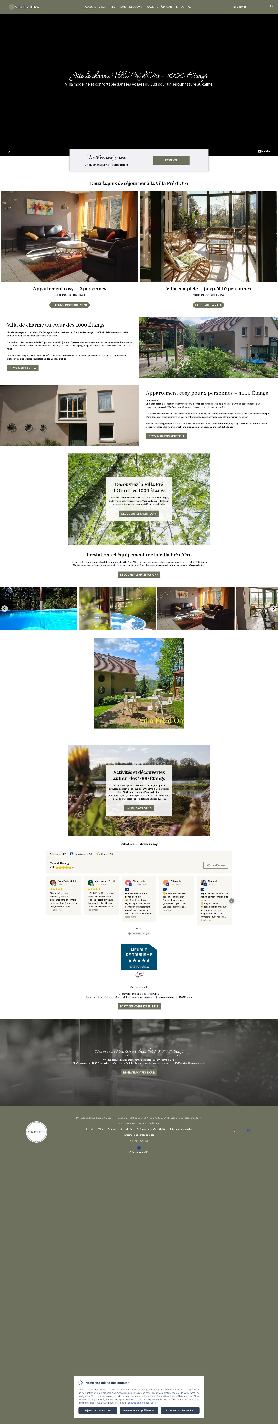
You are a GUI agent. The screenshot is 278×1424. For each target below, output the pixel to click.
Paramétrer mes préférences (139, 1410)
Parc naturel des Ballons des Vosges (75, 332)
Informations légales (181, 1129)
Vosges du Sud (150, 500)
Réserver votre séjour (139, 1072)
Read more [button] (55, 909)
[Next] (273, 608)
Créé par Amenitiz (139, 1152)
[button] (46, 900)
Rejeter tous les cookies (98, 1410)
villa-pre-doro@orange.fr (184, 1117)
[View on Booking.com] (128, 883)
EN (131, 1141)
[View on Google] (53, 883)
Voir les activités (139, 808)
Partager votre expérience (139, 1006)
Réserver (239, 7)
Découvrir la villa (208, 305)
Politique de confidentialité (151, 1129)
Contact (187, 6)
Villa (102, 6)
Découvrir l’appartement (69, 305)
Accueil (90, 6)
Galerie (152, 6)
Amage (20, 332)
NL (146, 1141)
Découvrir (136, 6)
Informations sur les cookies (139, 1134)
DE (141, 1141)
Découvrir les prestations (139, 574)
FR (136, 1141)
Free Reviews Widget (140, 934)
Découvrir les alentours (139, 513)
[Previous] (4, 608)
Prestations (117, 6)
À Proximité (169, 6)
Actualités (126, 1129)
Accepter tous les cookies (180, 1410)
